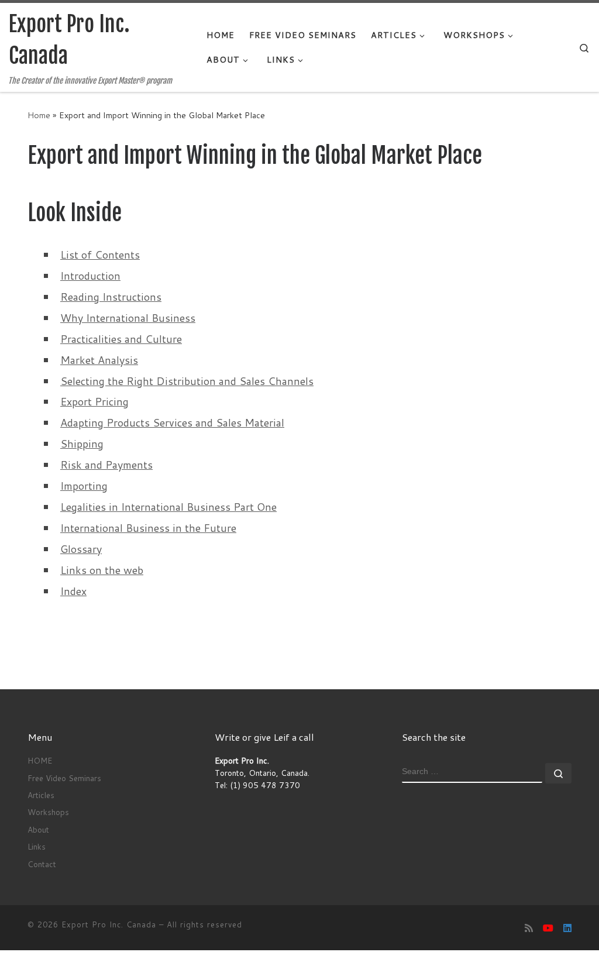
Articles (40, 794)
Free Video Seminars (64, 777)
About (38, 829)
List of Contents (100, 254)
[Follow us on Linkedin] (567, 927)
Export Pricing (94, 401)
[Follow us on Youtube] (548, 927)
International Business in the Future (148, 527)
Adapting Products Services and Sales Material (172, 422)
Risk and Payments (106, 464)
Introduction (90, 275)
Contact (41, 863)
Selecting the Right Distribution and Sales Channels (187, 381)
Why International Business (127, 317)
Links (36, 846)
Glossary (81, 548)
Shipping (82, 443)
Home (38, 115)
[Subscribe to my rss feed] (529, 927)
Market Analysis (99, 359)
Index (73, 591)
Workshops (48, 811)
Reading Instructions (110, 296)
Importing (84, 485)
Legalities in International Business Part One (168, 506)
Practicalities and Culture (121, 338)
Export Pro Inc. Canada (108, 924)
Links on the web (101, 570)
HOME (39, 760)
